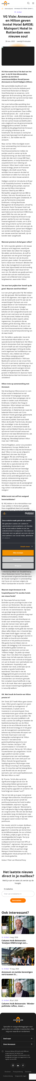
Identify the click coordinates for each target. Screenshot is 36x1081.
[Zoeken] (28, 3)
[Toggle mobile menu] (33, 3)
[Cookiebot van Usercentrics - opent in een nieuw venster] (25, 513)
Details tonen (25, 546)
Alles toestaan (18, 553)
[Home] (2, 8)
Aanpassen (17, 559)
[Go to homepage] (5, 3)
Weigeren (18, 566)
